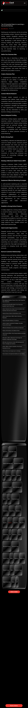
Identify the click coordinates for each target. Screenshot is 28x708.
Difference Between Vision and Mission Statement (13, 327)
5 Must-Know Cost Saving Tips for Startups (12, 350)
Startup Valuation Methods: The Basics (11, 320)
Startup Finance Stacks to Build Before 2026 (12, 313)
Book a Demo (14, 705)
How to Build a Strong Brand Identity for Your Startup (14, 353)
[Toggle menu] (25, 3)
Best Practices (4, 28)
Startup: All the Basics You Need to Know (11, 330)
